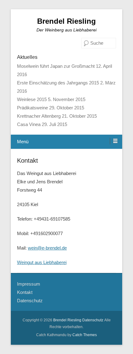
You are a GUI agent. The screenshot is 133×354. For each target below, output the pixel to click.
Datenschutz (30, 300)
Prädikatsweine (32, 107)
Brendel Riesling (66, 21)
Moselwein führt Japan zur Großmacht (56, 66)
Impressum (28, 284)
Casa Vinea (29, 124)
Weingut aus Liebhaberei (41, 262)
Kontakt (27, 160)
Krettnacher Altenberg (39, 116)
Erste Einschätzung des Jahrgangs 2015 (58, 82)
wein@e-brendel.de (47, 247)
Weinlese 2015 (32, 99)
